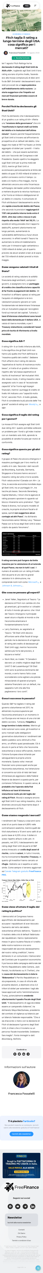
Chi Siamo (21, 1233)
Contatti (21, 1230)
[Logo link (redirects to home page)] (13, 6)
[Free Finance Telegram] (25, 1207)
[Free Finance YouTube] (17, 1207)
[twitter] (19, 1054)
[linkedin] (23, 1054)
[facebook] (14, 1054)
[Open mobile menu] (35, 6)
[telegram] (28, 1054)
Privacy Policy (21, 1237)
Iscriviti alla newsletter (21, 1134)
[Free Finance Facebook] (10, 1207)
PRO (26, 6)
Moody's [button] (33, 404)
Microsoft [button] (32, 582)
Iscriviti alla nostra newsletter (19, 1222)
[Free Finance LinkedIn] (32, 1207)
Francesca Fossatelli (21, 1093)
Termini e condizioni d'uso (21, 1240)
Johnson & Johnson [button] (11, 585)
